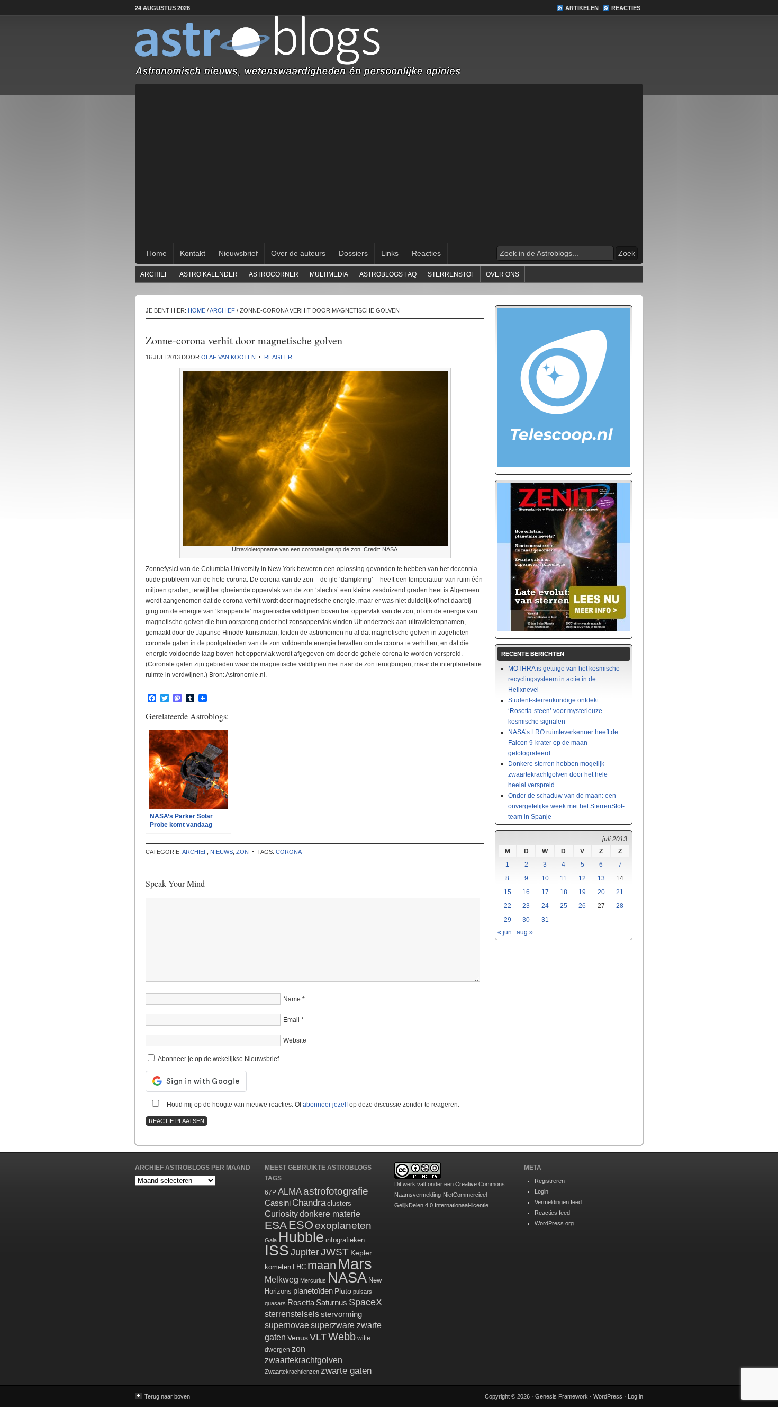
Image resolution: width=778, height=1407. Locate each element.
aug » (525, 932)
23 (526, 906)
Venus (297, 1337)
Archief (154, 274)
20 (601, 892)
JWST (335, 1252)
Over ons (502, 274)
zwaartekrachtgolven (303, 1360)
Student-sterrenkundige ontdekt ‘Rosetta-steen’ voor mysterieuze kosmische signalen (555, 711)
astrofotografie (335, 1191)
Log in (635, 1396)
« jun (504, 932)
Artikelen (582, 8)
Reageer (278, 357)
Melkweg (281, 1279)
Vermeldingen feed (558, 1202)
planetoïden (313, 1290)
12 (582, 878)
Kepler (361, 1253)
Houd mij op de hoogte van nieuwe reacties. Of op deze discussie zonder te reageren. (312, 1104)
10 (545, 878)
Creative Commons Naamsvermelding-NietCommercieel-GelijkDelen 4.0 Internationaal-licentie (449, 1194)
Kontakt (192, 253)
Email (291, 1019)
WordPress (607, 1396)
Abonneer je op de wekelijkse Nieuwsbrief (217, 1059)
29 (507, 919)
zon (242, 852)
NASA (347, 1278)
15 (507, 892)
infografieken (345, 1240)
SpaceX (365, 1302)
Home (157, 253)
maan (321, 1265)
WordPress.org (554, 1223)
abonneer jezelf (325, 1104)
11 (563, 878)
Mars (355, 1263)
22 (507, 906)
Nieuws (221, 852)
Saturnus (331, 1302)
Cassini (278, 1202)
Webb (342, 1336)
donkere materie (330, 1213)
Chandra (308, 1203)
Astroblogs (389, 50)
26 (582, 906)
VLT (318, 1337)
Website (294, 1040)
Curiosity (281, 1213)
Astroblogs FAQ (388, 274)
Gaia (271, 1240)
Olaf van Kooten (228, 357)
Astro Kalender (208, 274)
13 (601, 878)
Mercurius (313, 1280)
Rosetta (300, 1302)
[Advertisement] (389, 163)
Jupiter (305, 1252)
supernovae (287, 1325)
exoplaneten (343, 1225)
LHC (299, 1267)
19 (582, 892)
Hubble (301, 1237)
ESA (276, 1225)
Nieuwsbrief (238, 253)
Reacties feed (552, 1212)
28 (619, 906)
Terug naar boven (167, 1396)
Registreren (550, 1181)
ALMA (290, 1192)
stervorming (341, 1314)
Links (390, 253)
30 (526, 919)
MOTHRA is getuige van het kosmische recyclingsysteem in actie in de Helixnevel (564, 679)
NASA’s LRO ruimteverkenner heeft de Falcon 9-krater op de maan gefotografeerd (563, 742)
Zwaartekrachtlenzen (292, 1371)
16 (526, 892)
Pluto (342, 1291)
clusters (339, 1203)
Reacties (625, 8)
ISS (277, 1250)
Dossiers (353, 253)
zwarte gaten (346, 1371)
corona (289, 852)
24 (545, 906)
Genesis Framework (561, 1396)
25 (563, 906)
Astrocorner (273, 274)
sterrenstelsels (292, 1314)
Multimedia (329, 274)
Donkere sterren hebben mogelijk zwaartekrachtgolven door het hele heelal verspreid (558, 774)
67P (270, 1192)
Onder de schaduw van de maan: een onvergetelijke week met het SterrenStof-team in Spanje (566, 806)
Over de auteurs (298, 253)
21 (619, 892)
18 (563, 892)
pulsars (362, 1291)
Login (541, 1191)
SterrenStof (451, 274)
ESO (300, 1225)
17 (545, 892)
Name (292, 999)
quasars (275, 1303)
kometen (278, 1267)
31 (545, 919)
